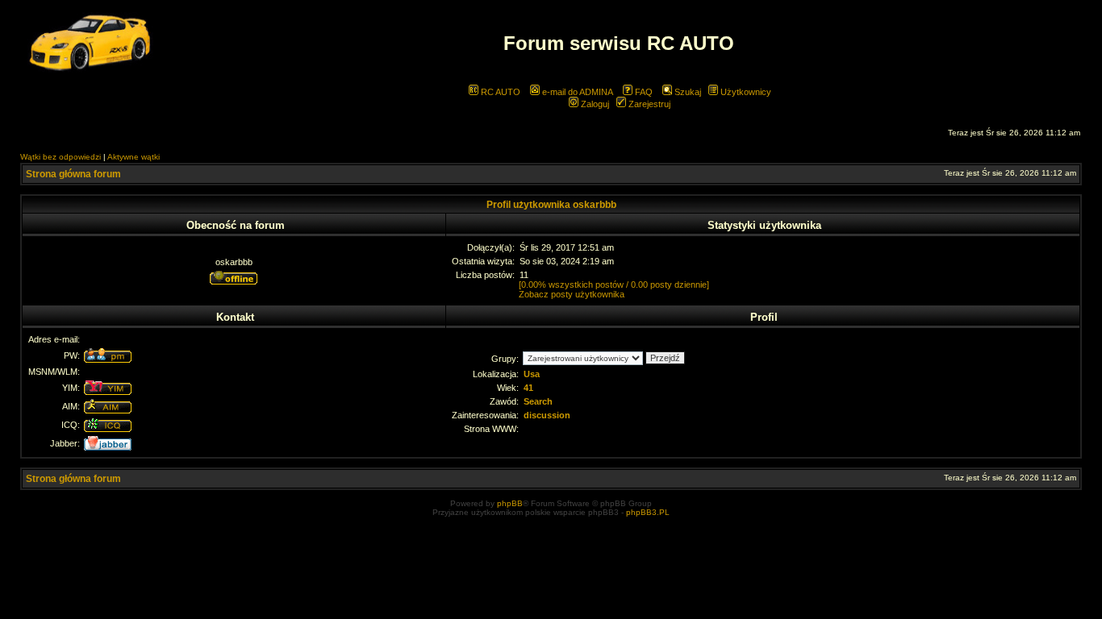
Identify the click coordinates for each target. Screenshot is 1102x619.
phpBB (510, 503)
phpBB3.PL (648, 512)
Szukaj (686, 92)
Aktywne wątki (133, 156)
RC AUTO (499, 92)
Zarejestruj (648, 104)
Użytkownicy (744, 92)
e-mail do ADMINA (576, 92)
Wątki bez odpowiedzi (60, 156)
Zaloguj (593, 104)
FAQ (642, 92)
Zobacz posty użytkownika (571, 294)
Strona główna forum (73, 174)
